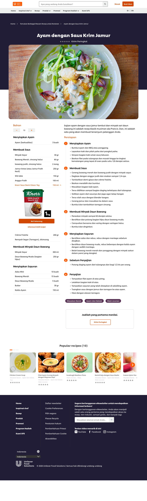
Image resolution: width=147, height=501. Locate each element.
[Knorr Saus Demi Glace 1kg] (37, 202)
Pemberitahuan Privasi (55, 428)
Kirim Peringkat (100, 322)
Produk (19, 418)
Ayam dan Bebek (94, 300)
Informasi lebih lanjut (37, 227)
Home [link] (13, 11)
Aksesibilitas (51, 438)
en (132, 10)
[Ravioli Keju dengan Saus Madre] (108, 362)
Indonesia (21, 451)
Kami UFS (20, 433)
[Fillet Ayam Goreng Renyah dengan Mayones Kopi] (51, 362)
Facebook (96, 431)
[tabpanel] (23, 368)
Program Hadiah (24, 428)
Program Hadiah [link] (70, 11)
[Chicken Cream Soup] (23, 362)
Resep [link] (37, 11)
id (128, 10)
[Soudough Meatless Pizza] (79, 362)
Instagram (111, 431)
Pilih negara (50, 413)
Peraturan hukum (53, 423)
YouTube (82, 431)
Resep (19, 413)
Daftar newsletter (53, 403)
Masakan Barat (74, 300)
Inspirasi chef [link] (24, 11)
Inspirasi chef (22, 408)
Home (18, 403)
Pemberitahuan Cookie (55, 433)
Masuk (117, 4)
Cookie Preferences (54, 408)
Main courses (113, 300)
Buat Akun (128, 4)
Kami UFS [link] (86, 11)
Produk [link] (45, 11)
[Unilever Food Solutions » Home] (17, 4)
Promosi (20, 423)
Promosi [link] (57, 11)
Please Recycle (52, 418)
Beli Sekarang (36, 221)
